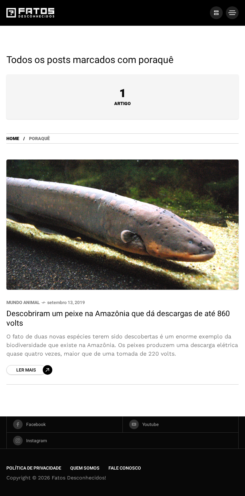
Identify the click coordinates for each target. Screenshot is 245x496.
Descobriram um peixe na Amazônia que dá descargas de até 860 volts (118, 318)
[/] (216, 12)
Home (12, 138)
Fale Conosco (124, 468)
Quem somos (85, 468)
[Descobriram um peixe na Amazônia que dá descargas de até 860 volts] (122, 224)
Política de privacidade (33, 468)
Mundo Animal (23, 302)
